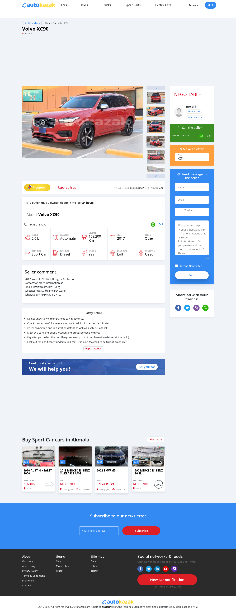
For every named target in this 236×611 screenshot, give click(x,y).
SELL (210, 5)
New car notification (167, 579)
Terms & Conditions (33, 575)
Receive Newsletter (191, 266)
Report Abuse (93, 348)
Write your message (189, 225)
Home (48, 23)
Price (180, 155)
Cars (64, 5)
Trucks (106, 5)
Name (181, 187)
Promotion (28, 580)
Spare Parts (133, 5)
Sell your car (147, 367)
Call (161, 224)
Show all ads (194, 111)
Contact (26, 585)
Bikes (84, 5)
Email (181, 199)
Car (54, 23)
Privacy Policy (29, 570)
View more (155, 439)
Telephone (189, 210)
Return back (34, 23)
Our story (27, 561)
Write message (195, 117)
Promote (39, 187)
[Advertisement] (70, 62)
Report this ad (67, 187)
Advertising (28, 566)
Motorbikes (62, 566)
